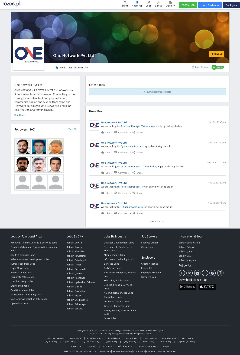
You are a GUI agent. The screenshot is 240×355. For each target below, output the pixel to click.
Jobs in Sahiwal (75, 308)
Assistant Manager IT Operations (138, 126)
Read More (20, 115)
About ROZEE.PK (71, 351)
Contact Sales (148, 276)
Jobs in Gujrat (74, 295)
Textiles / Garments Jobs (117, 306)
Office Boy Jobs (125, 346)
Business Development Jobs (119, 242)
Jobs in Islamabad (76, 251)
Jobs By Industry (115, 236)
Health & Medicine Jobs (23, 254)
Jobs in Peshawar (76, 277)
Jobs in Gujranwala (76, 269)
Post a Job (147, 268)
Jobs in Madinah (169, 338)
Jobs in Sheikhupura (77, 299)
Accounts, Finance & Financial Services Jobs (34, 242)
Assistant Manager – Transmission (138, 166)
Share (140, 132)
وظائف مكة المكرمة (90, 341)
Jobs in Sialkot (74, 286)
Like (108, 132)
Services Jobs (111, 263)
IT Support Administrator (134, 206)
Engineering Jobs (20, 285)
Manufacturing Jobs (114, 254)
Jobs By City (75, 236)
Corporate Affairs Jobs (22, 276)
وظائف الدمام (149, 341)
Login (148, 5)
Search (125, 5)
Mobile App (137, 5)
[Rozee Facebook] (182, 273)
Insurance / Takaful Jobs (116, 301)
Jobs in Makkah (150, 338)
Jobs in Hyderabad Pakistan (81, 282)
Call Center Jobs (112, 268)
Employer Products (151, 272)
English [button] (169, 5)
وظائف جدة (166, 341)
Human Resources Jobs (23, 263)
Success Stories (149, 242)
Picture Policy (139, 351)
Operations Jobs (19, 303)
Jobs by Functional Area (26, 236)
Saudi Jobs (171, 351)
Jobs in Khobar (131, 338)
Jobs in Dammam (95, 338)
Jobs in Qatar (186, 251)
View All (72, 129)
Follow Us (216, 53)
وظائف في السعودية (186, 341)
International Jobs (191, 236)
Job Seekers (149, 236)
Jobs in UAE (185, 255)
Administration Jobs (21, 272)
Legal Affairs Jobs (20, 268)
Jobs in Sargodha (76, 291)
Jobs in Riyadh (114, 338)
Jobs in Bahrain (186, 247)
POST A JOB (187, 5)
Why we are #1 (86, 351)
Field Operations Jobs (22, 290)
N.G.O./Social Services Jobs (118, 292)
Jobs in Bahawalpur (77, 304)
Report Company (202, 67)
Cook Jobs (91, 346)
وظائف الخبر (111, 341)
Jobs (69, 67)
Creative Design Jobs (22, 281)
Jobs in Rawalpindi (76, 255)
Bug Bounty (151, 351)
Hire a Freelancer (210, 5)
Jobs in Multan (74, 264)
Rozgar (166, 346)
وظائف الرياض (130, 341)
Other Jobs (110, 318)
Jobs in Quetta (74, 273)
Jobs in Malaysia (187, 260)
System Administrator (132, 146)
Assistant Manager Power (134, 186)
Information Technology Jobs (119, 259)
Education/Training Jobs (116, 280)
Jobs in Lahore (74, 242)
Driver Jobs (76, 346)
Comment (123, 132)
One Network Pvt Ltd (114, 122)
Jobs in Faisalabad (76, 260)
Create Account (149, 263)
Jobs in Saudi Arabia (189, 242)
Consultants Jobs (113, 297)
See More (155, 221)
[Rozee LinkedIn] (205, 273)
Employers (231, 5)
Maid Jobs (107, 346)
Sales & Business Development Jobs (30, 259)
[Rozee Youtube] (197, 273)
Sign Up (158, 5)
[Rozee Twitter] (189, 273)
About (63, 67)
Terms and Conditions (128, 333)
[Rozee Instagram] (220, 273)
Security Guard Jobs (147, 346)
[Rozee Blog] (212, 273)
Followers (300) (81, 67)
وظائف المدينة (69, 341)
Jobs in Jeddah (75, 338)
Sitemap (161, 351)
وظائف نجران (51, 341)
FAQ (101, 333)
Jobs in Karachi (74, 247)
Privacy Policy (111, 333)
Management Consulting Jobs (26, 294)
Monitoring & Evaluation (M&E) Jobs (29, 298)
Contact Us (147, 247)
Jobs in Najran (187, 338)
